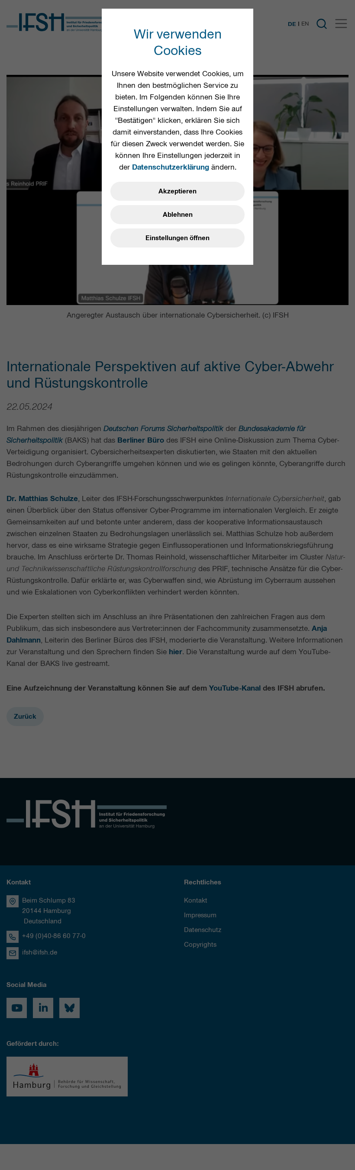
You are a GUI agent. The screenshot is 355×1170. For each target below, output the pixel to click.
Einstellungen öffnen (177, 238)
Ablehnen (178, 214)
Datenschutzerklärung (170, 167)
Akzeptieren (177, 191)
